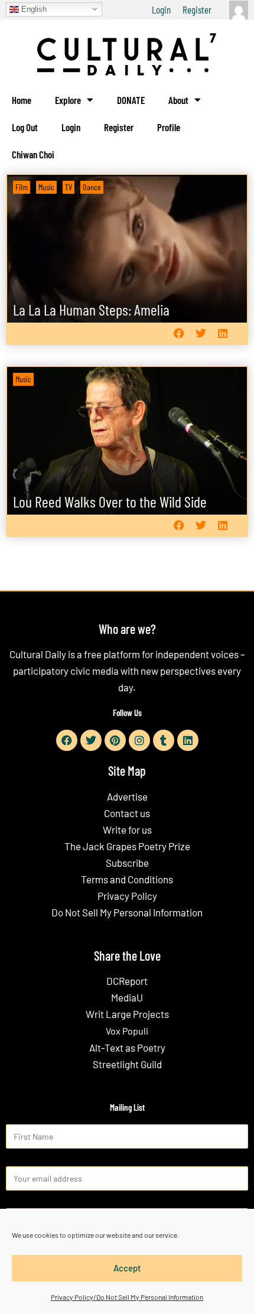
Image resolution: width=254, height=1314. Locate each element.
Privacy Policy (127, 896)
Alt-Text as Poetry (127, 1047)
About (178, 100)
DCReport (127, 981)
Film (21, 187)
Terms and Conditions (127, 879)
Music (46, 187)
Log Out (25, 127)
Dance (92, 187)
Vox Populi (127, 1030)
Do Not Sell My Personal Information (127, 912)
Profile (168, 127)
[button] (179, 333)
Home (21, 100)
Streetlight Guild (127, 1064)
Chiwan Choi (33, 154)
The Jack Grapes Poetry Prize (127, 846)
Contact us (127, 813)
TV (68, 187)
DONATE (131, 100)
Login (161, 9)
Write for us (127, 829)
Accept (127, 1268)
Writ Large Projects (127, 1014)
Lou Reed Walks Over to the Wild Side (110, 501)
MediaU (127, 997)
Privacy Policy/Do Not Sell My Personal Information (127, 1297)
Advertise (127, 796)
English (33, 8)
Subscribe (127, 863)
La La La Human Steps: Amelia (91, 309)
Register (197, 9)
